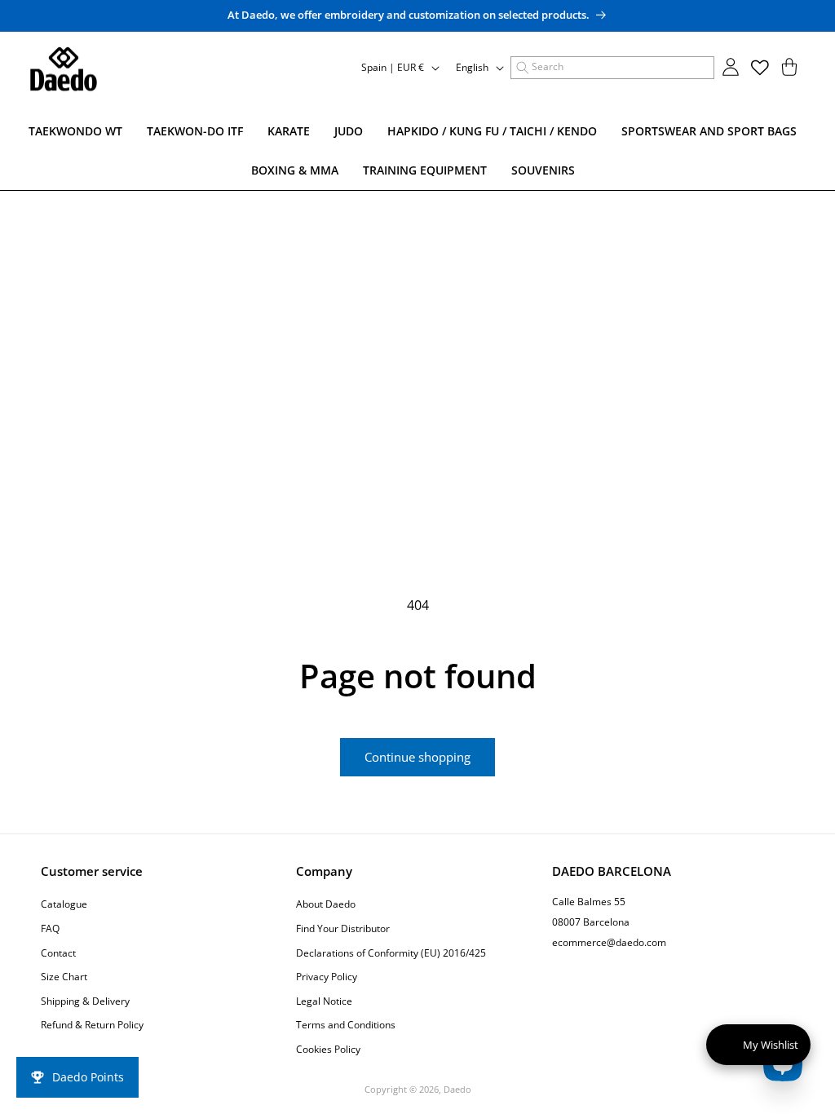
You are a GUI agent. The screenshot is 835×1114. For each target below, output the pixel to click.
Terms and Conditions (345, 1025)
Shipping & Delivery (85, 1001)
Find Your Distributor (343, 928)
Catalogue (64, 904)
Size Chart (64, 977)
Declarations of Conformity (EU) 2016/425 (391, 953)
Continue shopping (417, 757)
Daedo (457, 1089)
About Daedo (326, 904)
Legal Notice (324, 1001)
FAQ (50, 928)
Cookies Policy (328, 1049)
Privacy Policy (326, 977)
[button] (612, 67)
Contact (58, 953)
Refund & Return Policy (92, 1025)
